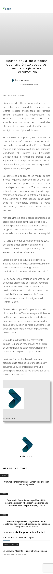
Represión (26, 89)
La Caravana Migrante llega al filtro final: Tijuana (25, 551)
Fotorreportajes (11, 544)
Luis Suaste (6, 554)
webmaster (24, 80)
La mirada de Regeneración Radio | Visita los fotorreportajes (24, 535)
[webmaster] (13, 80)
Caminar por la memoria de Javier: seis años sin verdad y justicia (26, 483)
